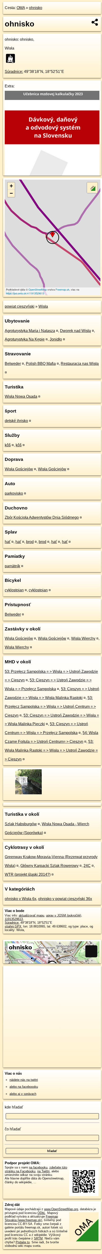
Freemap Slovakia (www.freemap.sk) (31, 1218)
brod (30, 542)
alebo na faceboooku (23, 1086)
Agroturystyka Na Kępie (25, 339)
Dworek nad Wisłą (75, 331)
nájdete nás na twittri (23, 1080)
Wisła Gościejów (19, 469)
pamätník (12, 566)
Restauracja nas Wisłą (80, 364)
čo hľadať (13, 1129)
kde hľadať (14, 1107)
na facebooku (38, 1167)
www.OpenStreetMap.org (61, 1209)
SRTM (38, 1238)
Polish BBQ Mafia (41, 364)
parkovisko (14, 493)
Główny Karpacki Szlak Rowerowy (49, 866)
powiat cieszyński (19, 306)
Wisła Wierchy (83, 638)
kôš (8, 445)
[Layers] (92, 187)
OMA (21, 8)
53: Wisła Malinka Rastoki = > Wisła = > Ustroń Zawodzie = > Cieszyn (51, 750)
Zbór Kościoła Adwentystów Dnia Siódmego (42, 517)
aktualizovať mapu (31, 915)
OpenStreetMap (37, 289)
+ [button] (11, 186)
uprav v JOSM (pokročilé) (63, 915)
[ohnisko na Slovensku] (12, 58)
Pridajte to (23, 1242)
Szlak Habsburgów (21, 824)
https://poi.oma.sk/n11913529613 (25, 293)
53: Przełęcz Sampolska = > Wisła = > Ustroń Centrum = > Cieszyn (50, 706)
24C (87, 866)
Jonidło (56, 339)
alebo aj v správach (22, 1094)
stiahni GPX (13, 926)
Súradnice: (14, 72)
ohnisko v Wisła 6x (20, 899)
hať (7, 542)
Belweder (13, 364)
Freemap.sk (63, 289)
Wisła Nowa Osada (21, 396)
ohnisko (35, 8)
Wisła (43, 306)
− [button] (11, 193)
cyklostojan (14, 590)
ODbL (41, 1213)
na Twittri (43, 1171)
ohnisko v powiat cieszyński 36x (65, 899)
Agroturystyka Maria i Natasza (30, 331)
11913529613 (14, 919)
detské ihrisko (16, 421)
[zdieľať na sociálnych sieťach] (95, 22)
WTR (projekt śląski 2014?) (28, 874)
